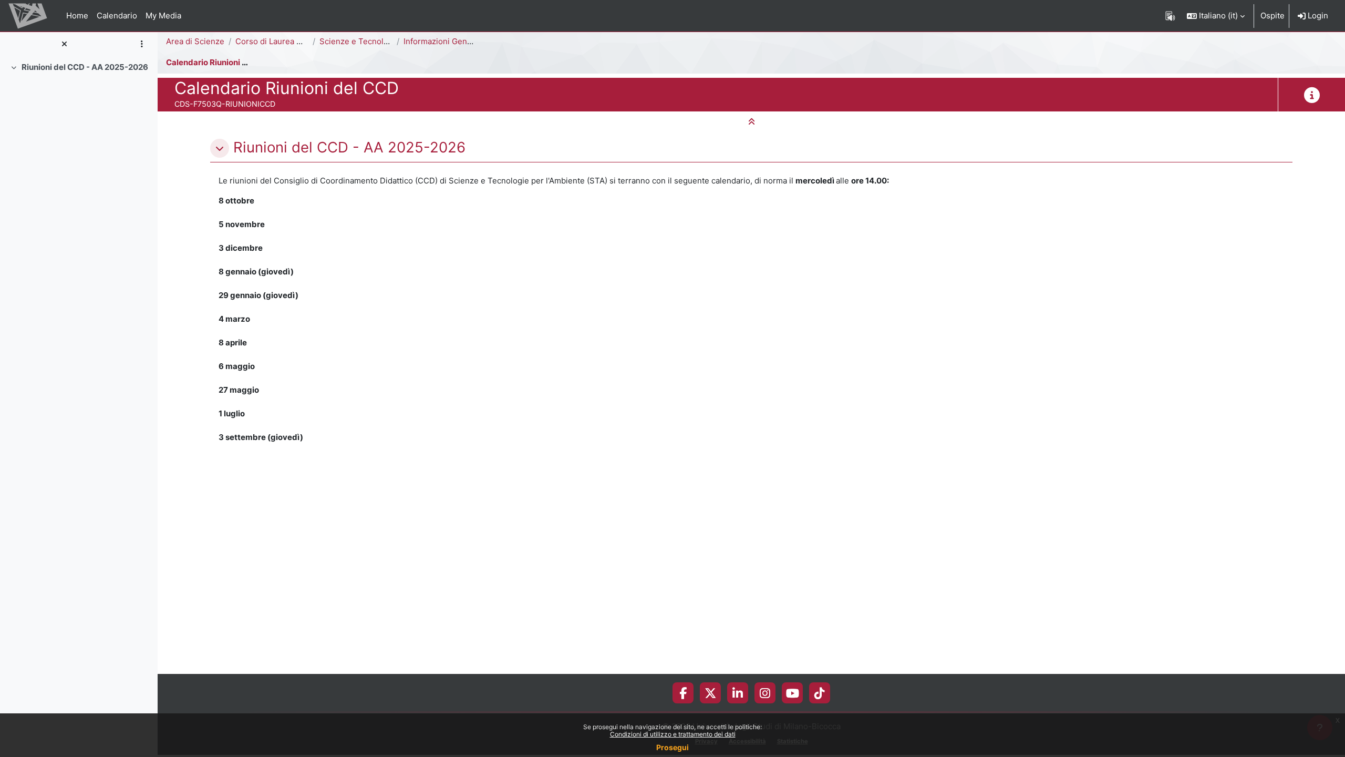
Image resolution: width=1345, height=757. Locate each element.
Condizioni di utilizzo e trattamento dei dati (673, 734)
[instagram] (765, 693)
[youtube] (792, 693)
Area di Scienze (195, 41)
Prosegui (672, 747)
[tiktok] (819, 693)
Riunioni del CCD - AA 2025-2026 (85, 67)
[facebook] (683, 693)
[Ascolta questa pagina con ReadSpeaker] (1170, 16)
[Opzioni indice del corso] (142, 44)
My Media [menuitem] (163, 16)
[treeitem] (78, 67)
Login (1317, 16)
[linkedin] (737, 693)
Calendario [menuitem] (117, 16)
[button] (1215, 16)
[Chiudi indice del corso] (64, 44)
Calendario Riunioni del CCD (219, 62)
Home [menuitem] (77, 16)
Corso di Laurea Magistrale (285, 41)
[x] (711, 693)
